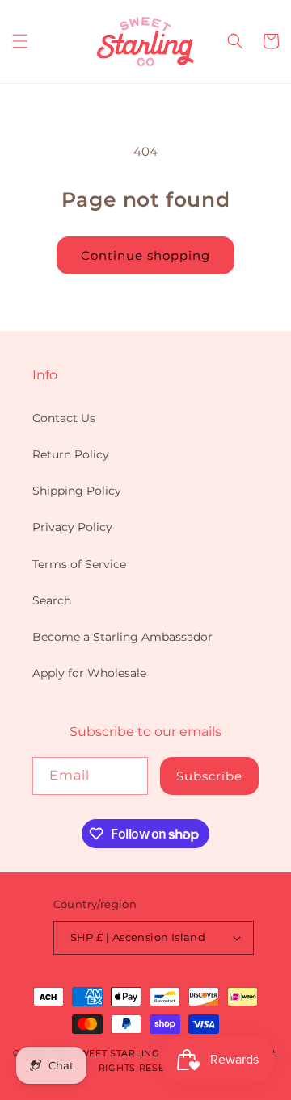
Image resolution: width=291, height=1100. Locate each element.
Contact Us (63, 418)
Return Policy (70, 454)
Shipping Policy (76, 490)
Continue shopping (145, 255)
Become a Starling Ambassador (122, 636)
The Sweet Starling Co (114, 1053)
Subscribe (209, 776)
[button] (20, 41)
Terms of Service (79, 564)
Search (51, 600)
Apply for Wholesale (89, 673)
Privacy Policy (72, 527)
